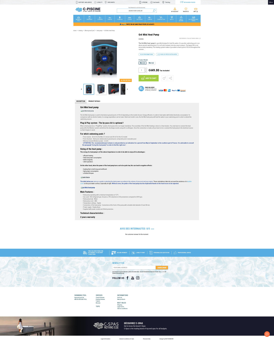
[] (154, 11)
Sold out (119, 297)
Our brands (156, 2)
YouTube (132, 278)
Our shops (111, 2)
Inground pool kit (79, 297)
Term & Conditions (122, 308)
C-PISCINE (144, 2)
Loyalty (99, 2)
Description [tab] (80, 101)
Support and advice (85, 2)
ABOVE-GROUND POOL (80, 299)
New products (121, 299)
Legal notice (120, 306)
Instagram (138, 278)
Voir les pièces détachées (168, 54)
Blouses (98, 303)
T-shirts (98, 301)
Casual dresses (100, 297)
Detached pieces (189, 2)
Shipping (119, 305)
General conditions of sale (126, 339)
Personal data (146, 339)
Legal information (105, 339)
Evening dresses (100, 299)
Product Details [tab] (94, 101)
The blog (167, 2)
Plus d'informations (146, 54)
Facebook (127, 278)
